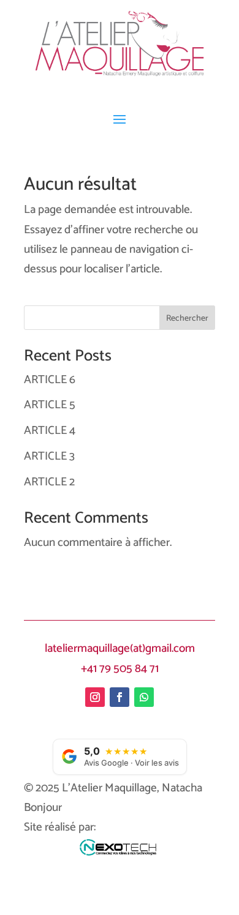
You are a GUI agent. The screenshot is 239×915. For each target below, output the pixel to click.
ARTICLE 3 (49, 456)
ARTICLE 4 (49, 430)
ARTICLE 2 (49, 481)
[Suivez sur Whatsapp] (144, 697)
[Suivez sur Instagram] (95, 697)
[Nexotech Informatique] (120, 851)
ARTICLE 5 (49, 404)
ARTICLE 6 (49, 379)
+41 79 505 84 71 (120, 668)
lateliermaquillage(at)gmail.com (120, 648)
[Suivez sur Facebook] (119, 697)
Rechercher (187, 319)
